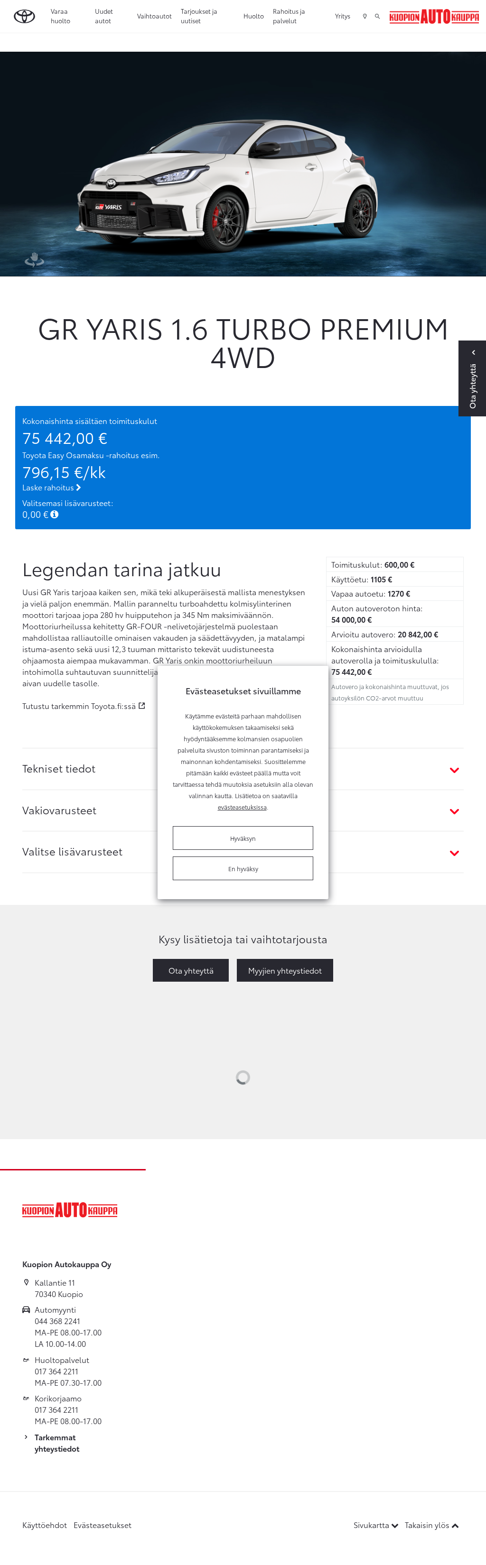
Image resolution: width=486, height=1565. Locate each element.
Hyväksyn (243, 838)
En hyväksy (243, 868)
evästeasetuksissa (242, 806)
